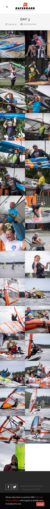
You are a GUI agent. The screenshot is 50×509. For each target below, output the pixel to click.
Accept (40, 504)
